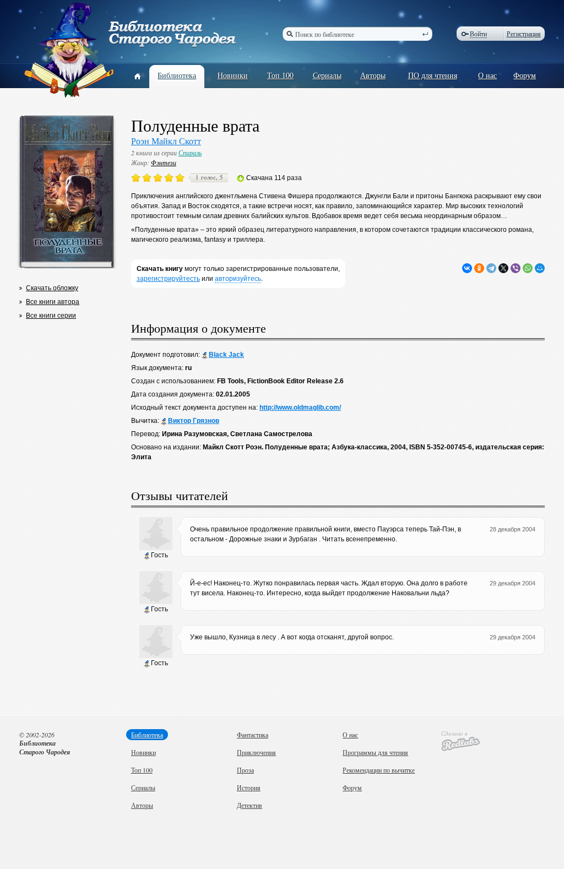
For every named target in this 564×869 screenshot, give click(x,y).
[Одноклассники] (479, 268)
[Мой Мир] (540, 268)
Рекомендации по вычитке (379, 769)
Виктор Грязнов (193, 421)
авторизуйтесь (238, 279)
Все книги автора (52, 302)
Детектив (249, 805)
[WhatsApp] (528, 268)
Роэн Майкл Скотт (166, 140)
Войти (478, 34)
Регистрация (524, 33)
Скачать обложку (52, 288)
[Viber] (515, 268)
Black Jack (226, 355)
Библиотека (177, 75)
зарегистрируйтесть (168, 279)
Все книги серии (51, 315)
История (249, 787)
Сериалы (327, 75)
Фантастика (252, 734)
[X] (503, 268)
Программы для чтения (375, 752)
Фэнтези (163, 162)
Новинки (233, 75)
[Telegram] (491, 268)
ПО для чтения (432, 75)
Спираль (190, 152)
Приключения (256, 752)
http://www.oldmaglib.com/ (300, 407)
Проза (245, 769)
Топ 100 (280, 75)
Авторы (373, 75)
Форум (524, 75)
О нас (487, 75)
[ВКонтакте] (467, 268)
